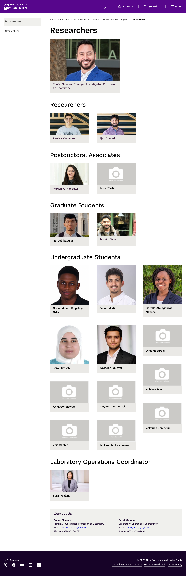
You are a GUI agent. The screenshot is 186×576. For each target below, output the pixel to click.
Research (64, 19)
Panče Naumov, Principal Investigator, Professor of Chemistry (84, 86)
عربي (106, 6)
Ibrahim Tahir (107, 239)
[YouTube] (22, 565)
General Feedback (155, 564)
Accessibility (175, 564)
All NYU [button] (128, 6)
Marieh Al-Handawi (65, 188)
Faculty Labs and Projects (86, 19)
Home (53, 19)
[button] (151, 6)
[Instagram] (30, 565)
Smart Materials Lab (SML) (115, 19)
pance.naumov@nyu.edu (74, 527)
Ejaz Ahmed (107, 138)
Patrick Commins (64, 138)
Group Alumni (12, 30)
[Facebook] (13, 565)
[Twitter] (5, 565)
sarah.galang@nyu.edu (138, 527)
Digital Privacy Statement (127, 564)
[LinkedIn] (39, 565)
